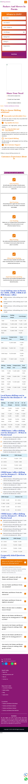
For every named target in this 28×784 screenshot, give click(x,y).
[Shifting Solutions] (5, 2)
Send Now (14, 54)
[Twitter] (6, 663)
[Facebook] (3, 663)
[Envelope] (15, 663)
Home (1, 106)
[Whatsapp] (12, 663)
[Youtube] (9, 663)
